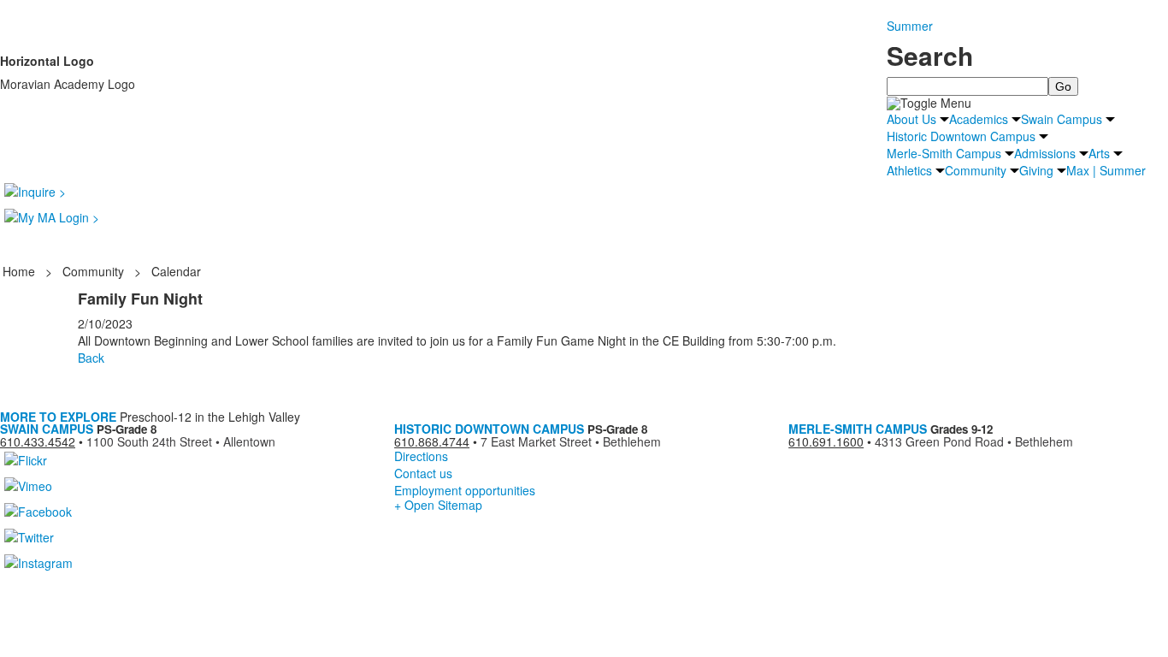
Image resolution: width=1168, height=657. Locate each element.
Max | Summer (1106, 170)
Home (20, 271)
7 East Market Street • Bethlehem (571, 441)
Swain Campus (1061, 118)
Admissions (1045, 153)
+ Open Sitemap (438, 504)
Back (91, 357)
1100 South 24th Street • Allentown (180, 441)
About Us (911, 118)
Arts (1099, 153)
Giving (1036, 170)
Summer (910, 25)
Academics (978, 118)
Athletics (909, 170)
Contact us (423, 473)
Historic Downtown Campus (961, 136)
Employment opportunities (464, 490)
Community (975, 170)
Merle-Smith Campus (944, 153)
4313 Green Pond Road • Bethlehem (974, 441)
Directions (421, 456)
